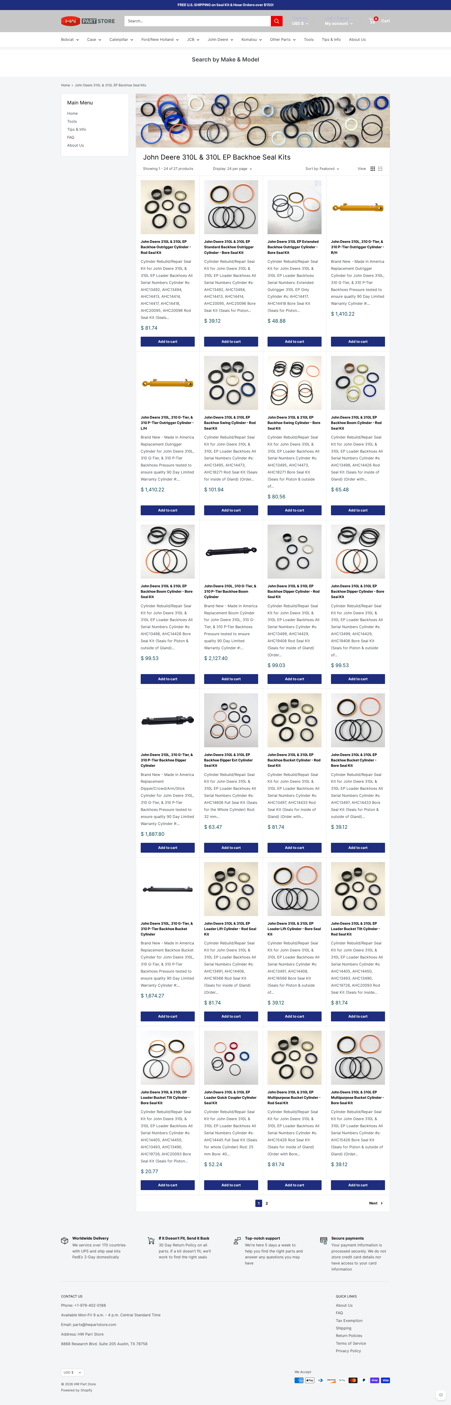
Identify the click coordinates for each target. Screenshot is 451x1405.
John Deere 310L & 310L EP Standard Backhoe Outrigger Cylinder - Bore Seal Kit (229, 247)
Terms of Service (351, 1343)
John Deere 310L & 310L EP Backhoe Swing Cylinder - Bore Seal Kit (294, 423)
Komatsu (249, 39)
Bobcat (67, 39)
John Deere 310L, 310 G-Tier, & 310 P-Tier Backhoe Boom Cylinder (230, 591)
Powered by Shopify (76, 1390)
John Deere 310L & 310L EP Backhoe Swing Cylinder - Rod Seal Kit (230, 423)
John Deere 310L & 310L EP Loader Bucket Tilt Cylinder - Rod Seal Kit (355, 929)
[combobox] (197, 21)
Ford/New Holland (157, 39)
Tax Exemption (349, 1320)
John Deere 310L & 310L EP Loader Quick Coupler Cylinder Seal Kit (230, 1097)
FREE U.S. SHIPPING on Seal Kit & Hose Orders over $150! (226, 5)
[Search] (277, 21)
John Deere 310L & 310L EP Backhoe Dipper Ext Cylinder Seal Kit (228, 760)
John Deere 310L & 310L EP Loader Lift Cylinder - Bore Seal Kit (294, 929)
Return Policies (349, 1335)
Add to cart (167, 341)
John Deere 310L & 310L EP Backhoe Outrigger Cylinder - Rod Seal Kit (166, 247)
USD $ (69, 1372)
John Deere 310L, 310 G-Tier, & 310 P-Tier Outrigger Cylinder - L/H (167, 423)
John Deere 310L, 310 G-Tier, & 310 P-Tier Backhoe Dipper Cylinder (167, 760)
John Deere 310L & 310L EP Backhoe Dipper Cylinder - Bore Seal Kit (357, 591)
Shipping (343, 1328)
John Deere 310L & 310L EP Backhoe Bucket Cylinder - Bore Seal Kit (354, 760)
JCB (190, 39)
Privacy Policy (348, 1350)
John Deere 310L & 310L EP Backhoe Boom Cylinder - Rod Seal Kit (356, 423)
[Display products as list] (380, 169)
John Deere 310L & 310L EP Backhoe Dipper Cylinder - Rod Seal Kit (294, 591)
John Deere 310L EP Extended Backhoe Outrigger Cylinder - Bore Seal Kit (293, 247)
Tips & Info (331, 39)
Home (65, 85)
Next (373, 1203)
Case (91, 39)
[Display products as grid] (373, 169)
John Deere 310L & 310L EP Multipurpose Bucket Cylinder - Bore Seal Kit (357, 1097)
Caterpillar (118, 39)
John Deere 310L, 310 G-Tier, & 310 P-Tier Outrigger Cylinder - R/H (357, 247)
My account (337, 23)
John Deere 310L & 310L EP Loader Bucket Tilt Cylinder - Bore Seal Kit (165, 1097)
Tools (309, 39)
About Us (357, 39)
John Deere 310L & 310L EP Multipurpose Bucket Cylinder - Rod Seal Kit (294, 1097)
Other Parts (280, 39)
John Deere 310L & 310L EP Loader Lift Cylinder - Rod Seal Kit (230, 929)
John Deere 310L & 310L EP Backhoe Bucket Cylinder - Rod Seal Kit (294, 760)
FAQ (70, 137)
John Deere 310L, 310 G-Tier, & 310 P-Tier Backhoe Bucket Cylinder (167, 929)
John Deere (218, 39)
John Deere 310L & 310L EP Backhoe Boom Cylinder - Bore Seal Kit (167, 591)
